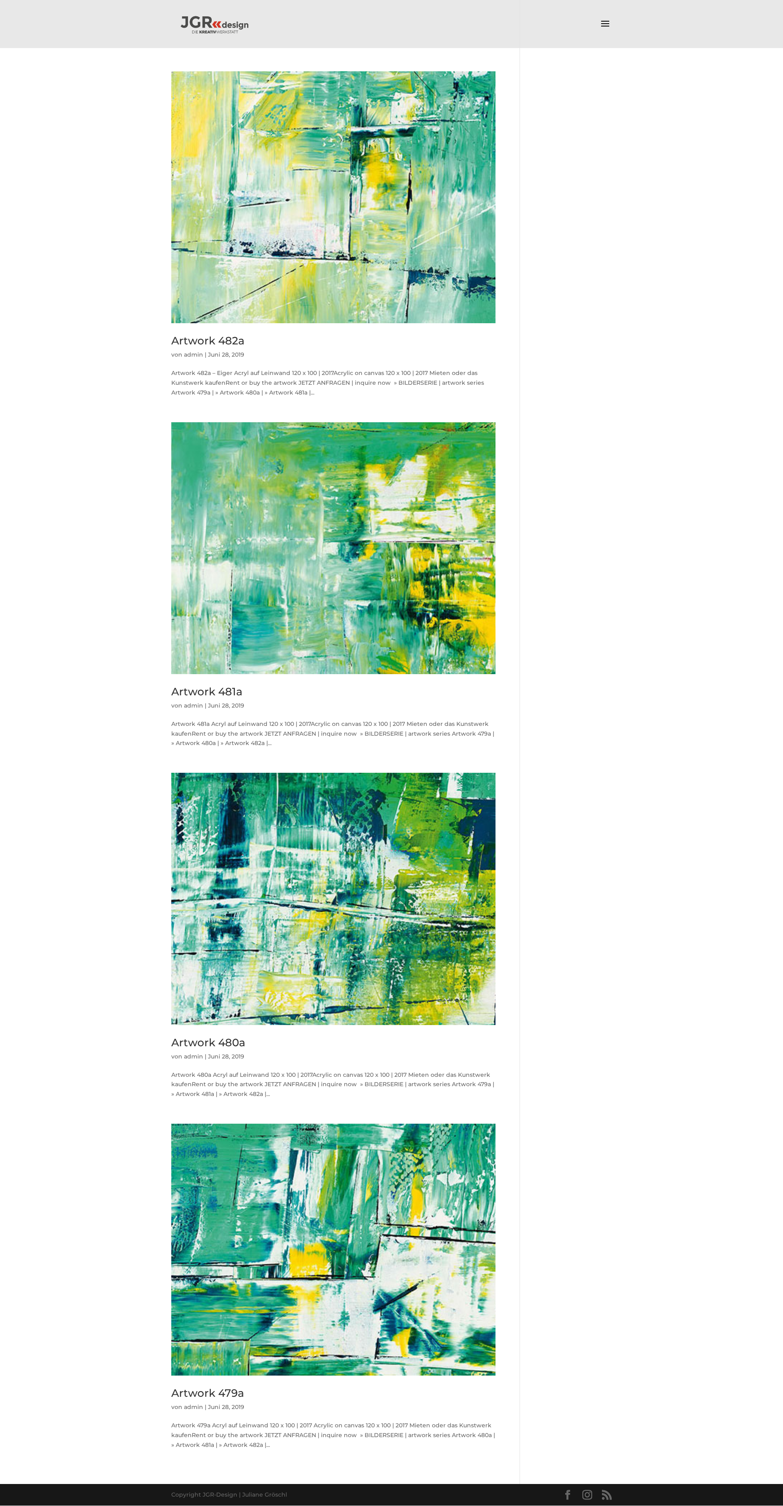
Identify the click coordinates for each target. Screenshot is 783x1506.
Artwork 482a (208, 340)
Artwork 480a (208, 1042)
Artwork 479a (207, 1393)
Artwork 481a (207, 691)
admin (193, 354)
